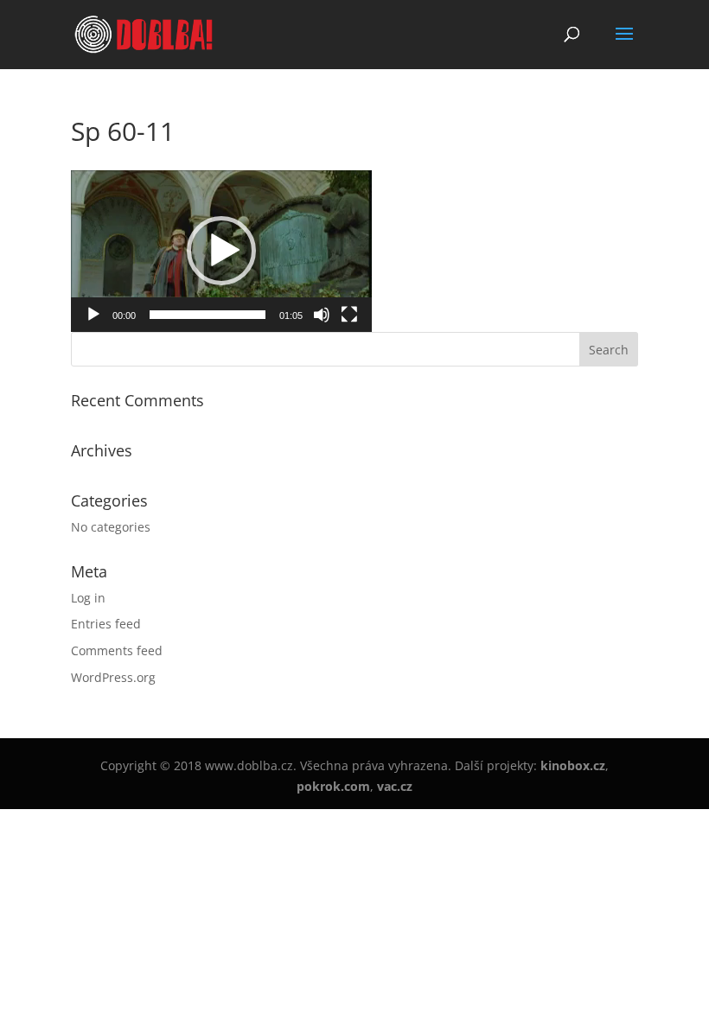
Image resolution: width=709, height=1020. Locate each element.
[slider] (207, 314)
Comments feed (117, 650)
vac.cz (394, 786)
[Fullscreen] (349, 314)
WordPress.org (113, 677)
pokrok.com (333, 786)
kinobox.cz (572, 765)
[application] (221, 251)
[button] (221, 250)
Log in (88, 598)
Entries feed (106, 623)
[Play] (93, 314)
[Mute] (321, 314)
